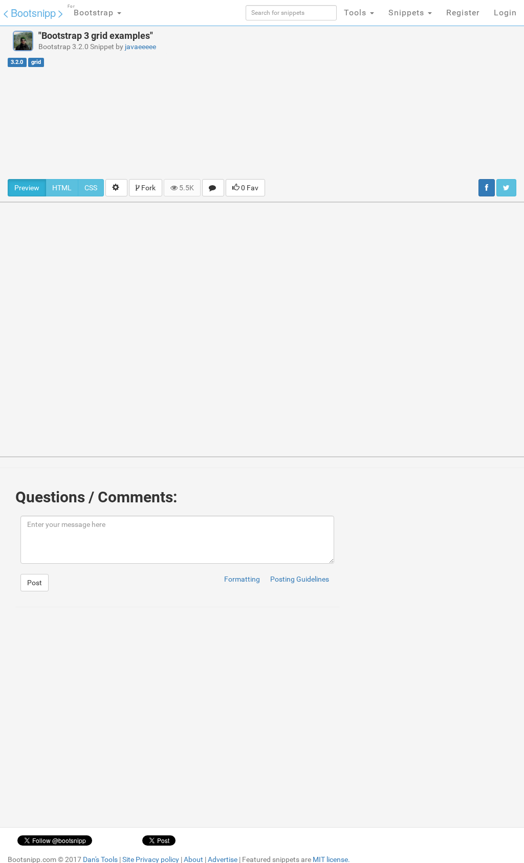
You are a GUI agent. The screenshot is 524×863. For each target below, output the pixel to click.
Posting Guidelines (299, 579)
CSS (90, 188)
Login (505, 12)
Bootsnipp (33, 12)
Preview (26, 188)
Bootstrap (92, 10)
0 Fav (248, 188)
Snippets (407, 12)
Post (34, 583)
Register (462, 12)
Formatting (242, 579)
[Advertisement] (352, 102)
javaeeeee (140, 46)
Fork (148, 188)
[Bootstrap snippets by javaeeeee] (23, 41)
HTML (62, 188)
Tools (356, 12)
